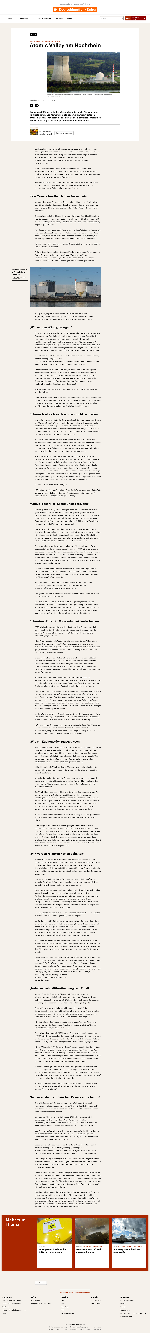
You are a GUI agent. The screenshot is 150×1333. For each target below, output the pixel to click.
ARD (58, 1329)
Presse (122, 1303)
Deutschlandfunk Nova (82, 4)
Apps (63, 1303)
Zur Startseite (40, 1283)
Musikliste (59, 18)
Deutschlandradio (127, 1300)
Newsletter (65, 1307)
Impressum (96, 1327)
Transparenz (125, 1310)
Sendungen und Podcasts (11, 1303)
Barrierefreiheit (126, 1317)
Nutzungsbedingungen (79, 1327)
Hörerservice (96, 1300)
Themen (11, 18)
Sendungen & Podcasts (42, 18)
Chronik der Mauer (94, 1329)
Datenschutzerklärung (58, 1327)
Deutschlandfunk (66, 4)
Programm (24, 18)
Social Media (96, 1303)
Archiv (69, 18)
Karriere (123, 1307)
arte (81, 1329)
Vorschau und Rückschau (11, 1300)
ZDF (65, 1329)
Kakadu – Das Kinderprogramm (14, 1310)
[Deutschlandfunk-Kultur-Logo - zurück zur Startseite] (75, 9)
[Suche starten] (121, 18)
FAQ (62, 1300)
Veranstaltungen (67, 1313)
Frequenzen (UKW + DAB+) (41, 1303)
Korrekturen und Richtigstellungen (133, 1313)
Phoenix (73, 1329)
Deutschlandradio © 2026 (75, 1324)
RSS (62, 1310)
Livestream (35, 1300)
